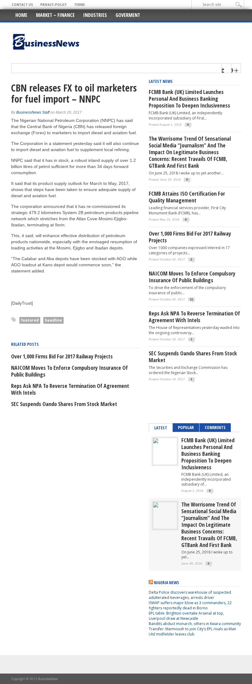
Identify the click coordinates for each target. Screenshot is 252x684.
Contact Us (22, 4)
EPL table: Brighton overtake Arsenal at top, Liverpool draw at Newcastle (186, 616)
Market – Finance (55, 15)
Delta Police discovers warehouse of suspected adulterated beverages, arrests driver (190, 595)
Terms (79, 4)
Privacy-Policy (53, 4)
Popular (186, 427)
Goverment (128, 15)
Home (21, 15)
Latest (160, 428)
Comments (215, 427)
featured (30, 320)
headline (53, 320)
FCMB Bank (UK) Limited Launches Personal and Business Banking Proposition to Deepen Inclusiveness (189, 98)
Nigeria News (166, 582)
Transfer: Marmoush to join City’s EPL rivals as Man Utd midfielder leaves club (192, 631)
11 (191, 299)
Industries (95, 15)
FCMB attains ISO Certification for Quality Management (187, 197)
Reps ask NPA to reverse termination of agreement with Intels (70, 389)
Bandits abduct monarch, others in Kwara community (195, 623)
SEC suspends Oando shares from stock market (64, 404)
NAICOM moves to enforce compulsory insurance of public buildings (69, 371)
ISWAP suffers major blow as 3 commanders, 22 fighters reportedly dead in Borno (190, 605)
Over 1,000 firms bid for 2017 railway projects (62, 356)
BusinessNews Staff (32, 112)
